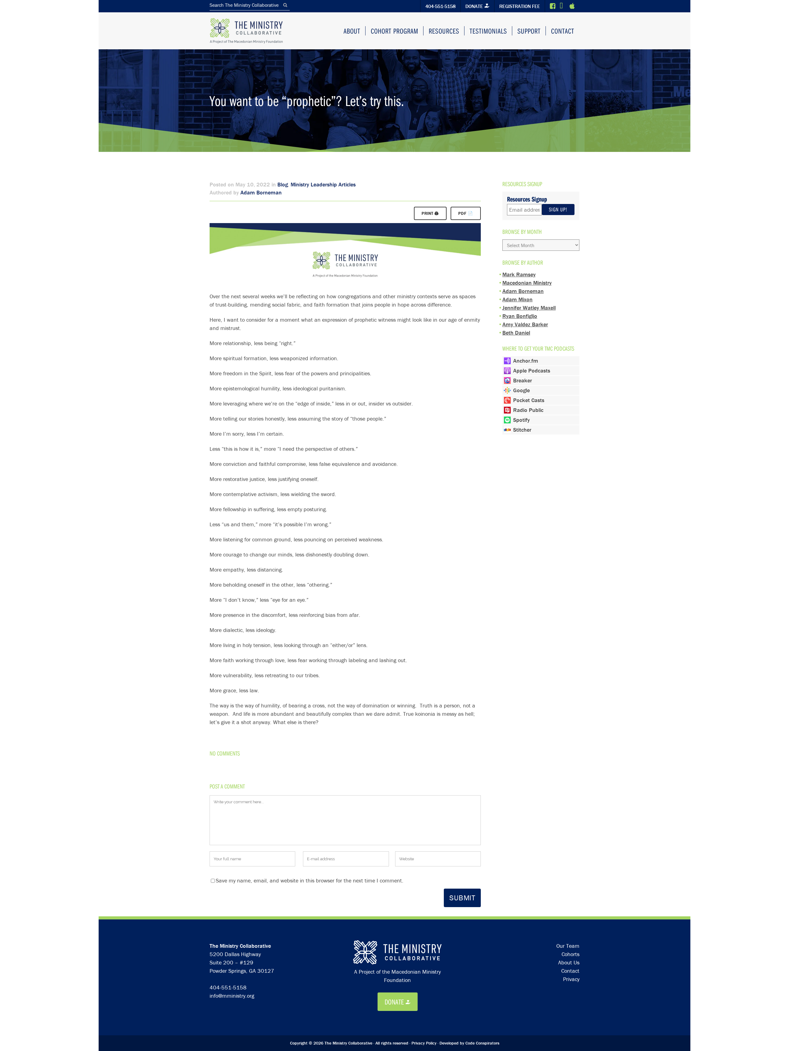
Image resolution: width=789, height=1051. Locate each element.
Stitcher (522, 429)
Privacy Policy (423, 1043)
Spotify (521, 419)
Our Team (567, 945)
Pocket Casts (528, 400)
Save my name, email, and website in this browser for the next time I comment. (309, 880)
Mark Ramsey (519, 274)
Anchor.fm (525, 360)
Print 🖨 (430, 213)
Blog (282, 184)
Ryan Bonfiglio (519, 316)
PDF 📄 (465, 213)
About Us (568, 962)
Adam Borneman (261, 192)
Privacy (571, 979)
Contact (570, 970)
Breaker (522, 380)
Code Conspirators (482, 1043)
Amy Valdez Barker (525, 324)
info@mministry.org (232, 995)
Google (521, 390)
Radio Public (528, 409)
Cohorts (570, 954)
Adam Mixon (517, 299)
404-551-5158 (440, 6)
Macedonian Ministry (527, 282)
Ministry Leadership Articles (323, 184)
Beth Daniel (516, 332)
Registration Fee (519, 6)
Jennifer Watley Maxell (529, 307)
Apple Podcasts (531, 370)
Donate (474, 6)
